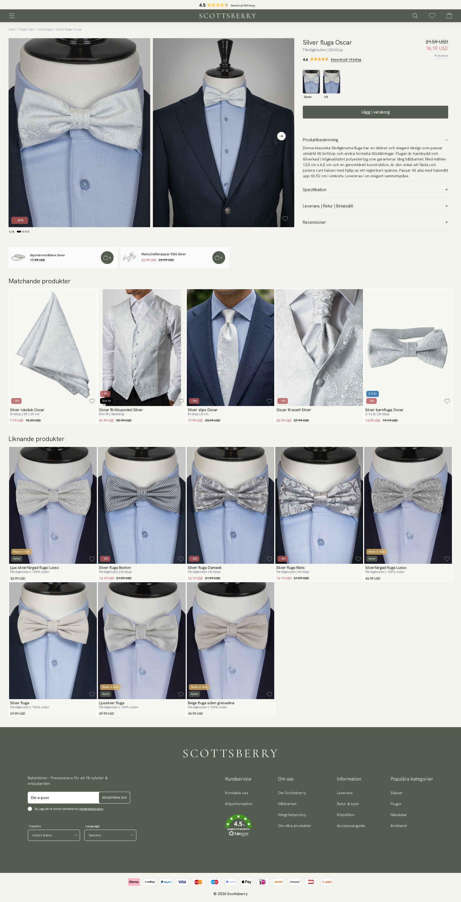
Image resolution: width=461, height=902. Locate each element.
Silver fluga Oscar (69, 29)
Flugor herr (27, 29)
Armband (399, 825)
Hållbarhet (287, 803)
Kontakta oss (236, 792)
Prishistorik (441, 55)
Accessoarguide (351, 825)
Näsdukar (399, 814)
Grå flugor (45, 29)
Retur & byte (348, 803)
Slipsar (397, 792)
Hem (12, 29)
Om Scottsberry (292, 792)
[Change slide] (19, 231)
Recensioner (314, 222)
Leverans (345, 792)
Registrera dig (114, 797)
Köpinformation (238, 803)
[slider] (230, 4)
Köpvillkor (346, 814)
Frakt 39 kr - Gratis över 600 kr (230, 5)
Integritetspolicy (91, 809)
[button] (238, 825)
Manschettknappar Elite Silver (163, 254)
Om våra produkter (294, 825)
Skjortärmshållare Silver (47, 255)
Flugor (396, 803)
